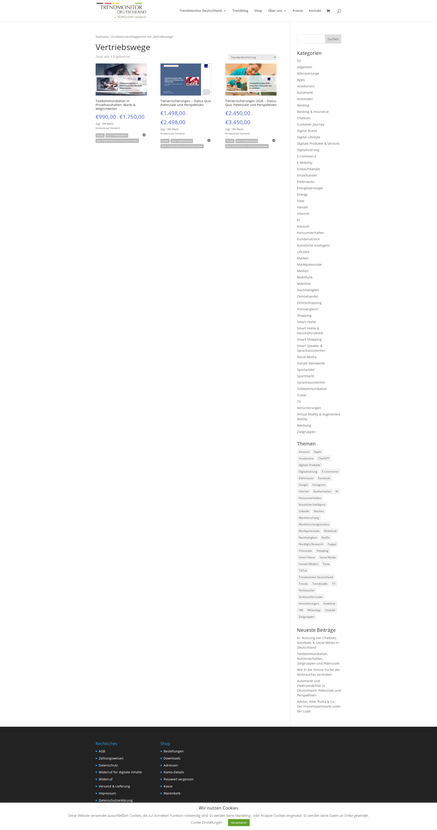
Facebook (324, 478)
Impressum (107, 793)
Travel (301, 395)
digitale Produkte (309, 465)
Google (303, 485)
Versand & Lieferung (114, 786)
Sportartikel (306, 369)
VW (301, 610)
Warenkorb (172, 793)
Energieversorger (310, 188)
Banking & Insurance (313, 111)
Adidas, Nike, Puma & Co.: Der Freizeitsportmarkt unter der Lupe (319, 706)
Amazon (304, 452)
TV (299, 401)
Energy (302, 194)
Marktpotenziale (309, 264)
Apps (301, 80)
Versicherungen (309, 408)
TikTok (303, 570)
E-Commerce (306, 156)
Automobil (305, 99)
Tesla (326, 564)
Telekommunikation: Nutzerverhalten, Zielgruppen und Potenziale (318, 659)
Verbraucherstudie (311, 597)
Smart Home (306, 322)
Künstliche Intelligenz (313, 245)
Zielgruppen (306, 432)
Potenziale (305, 551)
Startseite (102, 37)
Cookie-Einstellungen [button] (206, 822)
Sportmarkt (305, 376)
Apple (317, 452)
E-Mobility (304, 162)
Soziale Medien (308, 564)
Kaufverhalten (322, 491)
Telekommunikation (312, 389)
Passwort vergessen (179, 779)
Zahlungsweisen (111, 758)
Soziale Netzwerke (311, 363)
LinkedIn (304, 511)
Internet (303, 213)
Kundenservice (308, 239)
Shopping (304, 315)
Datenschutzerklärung (116, 800)
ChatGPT (323, 458)
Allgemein (304, 67)
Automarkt (305, 92)
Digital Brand (307, 131)
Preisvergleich (307, 309)
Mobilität (304, 283)
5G (299, 60)
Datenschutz (108, 765)
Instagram (319, 485)
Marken (303, 258)
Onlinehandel (307, 296)
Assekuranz (306, 86)
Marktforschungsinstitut (314, 524)
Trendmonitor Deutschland (201, 11)
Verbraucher (307, 590)
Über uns (275, 11)
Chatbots (304, 118)
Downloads (172, 758)
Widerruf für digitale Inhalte (120, 772)
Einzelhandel (307, 175)
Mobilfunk (305, 277)
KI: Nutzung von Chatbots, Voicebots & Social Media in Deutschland (318, 643)
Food (300, 201)
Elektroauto (305, 182)
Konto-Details (174, 772)
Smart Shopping (309, 339)
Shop (258, 11)
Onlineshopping (309, 303)
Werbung (304, 425)
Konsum (303, 226)
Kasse (168, 786)
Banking (303, 105)
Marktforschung (309, 518)
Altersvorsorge (308, 73)
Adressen (171, 765)
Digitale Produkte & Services (318, 143)
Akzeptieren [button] (239, 822)
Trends (303, 584)
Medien (303, 271)
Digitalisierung (308, 150)
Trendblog (240, 11)
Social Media (306, 357)
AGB (102, 751)
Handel (302, 207)
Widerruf (105, 779)
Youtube (330, 610)
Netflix (326, 537)
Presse (298, 11)
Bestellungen (174, 751)
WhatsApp (313, 610)
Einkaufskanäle (308, 169)
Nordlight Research (311, 544)
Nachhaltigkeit (308, 290)
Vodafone (329, 603)
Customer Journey (310, 124)
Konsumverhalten (310, 232)
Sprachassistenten (311, 382)
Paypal (332, 544)
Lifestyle (303, 252)
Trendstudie (320, 584)
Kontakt (315, 11)
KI (298, 220)
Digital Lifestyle (308, 137)
